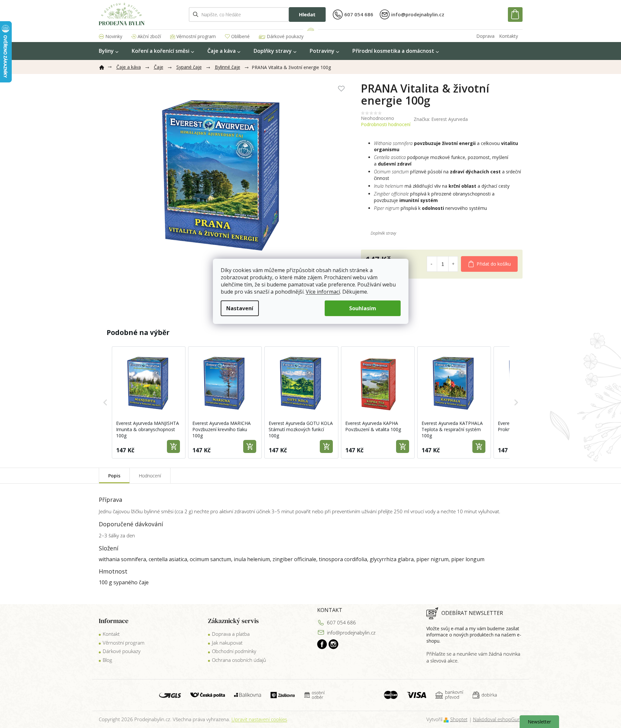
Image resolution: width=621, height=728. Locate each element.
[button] (105, 402)
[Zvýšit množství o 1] (453, 264)
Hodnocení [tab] (150, 476)
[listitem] (148, 402)
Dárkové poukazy (285, 36)
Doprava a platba (231, 634)
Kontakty (508, 36)
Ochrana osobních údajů (239, 660)
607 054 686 (341, 622)
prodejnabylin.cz (322, 644)
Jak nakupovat (227, 642)
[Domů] (104, 66)
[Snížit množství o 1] (431, 264)
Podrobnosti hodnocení (385, 124)
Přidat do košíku (494, 264)
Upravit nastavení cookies (259, 719)
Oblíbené (240, 36)
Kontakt (111, 634)
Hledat (307, 14)
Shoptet (458, 719)
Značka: (441, 119)
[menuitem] (108, 51)
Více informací (323, 291)
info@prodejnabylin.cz (351, 632)
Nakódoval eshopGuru (498, 719)
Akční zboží (149, 36)
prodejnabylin (333, 644)
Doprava (485, 36)
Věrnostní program (196, 36)
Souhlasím (362, 308)
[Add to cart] (173, 446)
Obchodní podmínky (234, 651)
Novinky (113, 36)
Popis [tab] (114, 476)
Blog (107, 660)
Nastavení (239, 308)
